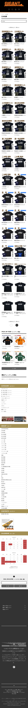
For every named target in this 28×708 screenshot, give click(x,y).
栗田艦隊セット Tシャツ (18, 97)
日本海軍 (6, 14)
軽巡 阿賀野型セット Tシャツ (7, 43)
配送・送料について (19, 689)
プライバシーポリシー (7, 692)
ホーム (3, 14)
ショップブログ (21, 692)
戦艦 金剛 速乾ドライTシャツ (19, 240)
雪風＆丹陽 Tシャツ (17, 258)
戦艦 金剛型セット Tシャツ (19, 79)
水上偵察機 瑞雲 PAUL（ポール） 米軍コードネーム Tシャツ (20, 294)
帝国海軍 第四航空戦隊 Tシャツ (7, 133)
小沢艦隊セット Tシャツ (6, 115)
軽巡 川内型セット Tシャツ (19, 43)
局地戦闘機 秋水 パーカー (19, 346)
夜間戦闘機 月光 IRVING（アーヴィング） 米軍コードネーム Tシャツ (7, 313)
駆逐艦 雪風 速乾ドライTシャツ (7, 204)
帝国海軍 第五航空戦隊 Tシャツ (20, 115)
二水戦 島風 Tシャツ (5, 168)
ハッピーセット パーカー (6, 346)
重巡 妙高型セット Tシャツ (6, 61)
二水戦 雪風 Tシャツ (5, 186)
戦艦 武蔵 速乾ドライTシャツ (19, 222)
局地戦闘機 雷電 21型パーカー (7, 362)
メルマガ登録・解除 (14, 692)
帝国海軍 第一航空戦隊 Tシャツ (20, 151)
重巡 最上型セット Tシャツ (19, 61)
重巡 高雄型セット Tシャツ (6, 79)
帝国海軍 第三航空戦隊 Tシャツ (20, 133)
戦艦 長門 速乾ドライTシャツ (7, 258)
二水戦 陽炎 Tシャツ (18, 168)
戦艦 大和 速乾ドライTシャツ (7, 240)
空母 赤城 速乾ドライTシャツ (7, 222)
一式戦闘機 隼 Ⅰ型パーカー (19, 362)
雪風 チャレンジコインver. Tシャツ (20, 277)
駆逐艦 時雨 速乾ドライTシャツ (20, 186)
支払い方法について (11, 689)
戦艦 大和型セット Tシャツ (6, 97)
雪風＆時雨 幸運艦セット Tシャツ (7, 277)
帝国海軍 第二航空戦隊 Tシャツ (7, 151)
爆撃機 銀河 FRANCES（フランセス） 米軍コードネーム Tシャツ (7, 295)
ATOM (15, 693)
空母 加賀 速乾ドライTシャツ (19, 204)
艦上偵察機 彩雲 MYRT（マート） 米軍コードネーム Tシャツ (20, 313)
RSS (12, 693)
